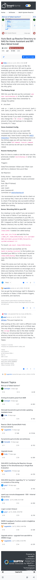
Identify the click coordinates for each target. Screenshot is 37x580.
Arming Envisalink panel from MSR (13, 398)
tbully (6, 454)
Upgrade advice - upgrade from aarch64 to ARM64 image (16, 537)
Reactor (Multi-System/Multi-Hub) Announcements (13, 426)
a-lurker (6, 499)
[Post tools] (34, 282)
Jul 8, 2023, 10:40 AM (23, 288)
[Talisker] (2, 541)
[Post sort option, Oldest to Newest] (3, 57)
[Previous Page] (2, 25)
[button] (3, 577)
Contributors (30, 559)
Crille (5, 415)
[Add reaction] (23, 282)
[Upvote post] (27, 282)
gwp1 (5, 317)
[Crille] (2, 415)
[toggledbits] (2, 430)
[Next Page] (34, 25)
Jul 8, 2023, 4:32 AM (19, 63)
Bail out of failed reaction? (11, 17)
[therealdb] (2, 442)
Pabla (5, 63)
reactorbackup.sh (17, 192)
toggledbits (6, 288)
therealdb (7, 442)
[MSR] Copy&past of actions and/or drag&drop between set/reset (18, 522)
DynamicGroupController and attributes (15, 439)
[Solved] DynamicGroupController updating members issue (17, 411)
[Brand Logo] (13, 5)
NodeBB (31, 556)
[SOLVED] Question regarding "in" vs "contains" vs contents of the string (18, 481)
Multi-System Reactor (10, 33)
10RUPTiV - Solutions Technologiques (29, 565)
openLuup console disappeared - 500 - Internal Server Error (18, 495)
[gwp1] (2, 471)
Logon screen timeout (9, 509)
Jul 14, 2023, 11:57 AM (19, 317)
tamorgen (7, 388)
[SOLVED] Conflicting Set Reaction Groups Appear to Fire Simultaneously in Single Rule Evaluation (17, 465)
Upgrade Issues (7, 451)
